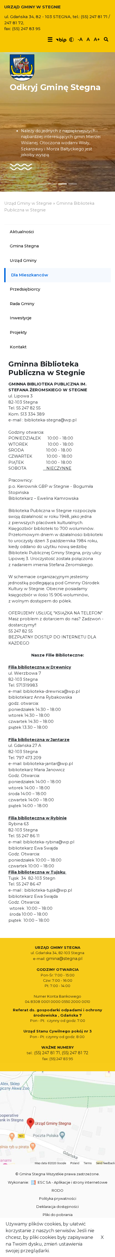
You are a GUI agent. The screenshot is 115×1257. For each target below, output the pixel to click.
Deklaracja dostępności (57, 1207)
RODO (57, 1190)
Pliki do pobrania (58, 1215)
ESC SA (44, 1182)
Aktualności (22, 231)
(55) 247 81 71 (47, 1052)
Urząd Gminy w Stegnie (28, 203)
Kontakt (18, 346)
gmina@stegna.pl (64, 958)
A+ (97, 39)
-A (80, 39)
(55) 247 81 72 (75, 1052)
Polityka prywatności (57, 1198)
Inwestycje (21, 317)
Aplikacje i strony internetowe (80, 1182)
